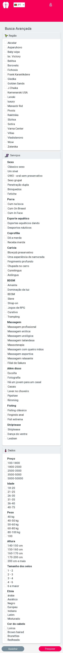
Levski (11, 97)
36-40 (11, 503)
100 (10, 536)
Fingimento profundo (20, 261)
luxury (11, 101)
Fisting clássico (17, 410)
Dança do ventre (17, 434)
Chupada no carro (18, 266)
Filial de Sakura (17, 363)
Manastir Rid (15, 106)
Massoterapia (16, 344)
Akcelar (12, 42)
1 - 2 (10, 570)
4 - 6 (10, 582)
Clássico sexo (16, 166)
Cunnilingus (15, 270)
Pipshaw (13, 395)
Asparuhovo (15, 47)
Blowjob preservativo (20, 252)
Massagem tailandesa (21, 340)
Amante (12, 285)
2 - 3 (10, 574)
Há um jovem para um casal (24, 382)
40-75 (11, 507)
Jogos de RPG (16, 307)
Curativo (13, 312)
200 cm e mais (17, 561)
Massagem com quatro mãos (26, 349)
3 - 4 (10, 578)
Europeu (12, 607)
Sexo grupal (15, 180)
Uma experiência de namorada (26, 257)
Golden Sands (16, 83)
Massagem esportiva (20, 353)
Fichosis (13, 70)
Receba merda (16, 242)
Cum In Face (15, 213)
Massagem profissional (22, 326)
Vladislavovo (15, 137)
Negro (11, 603)
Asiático (13, 599)
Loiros (11, 628)
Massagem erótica (19, 331)
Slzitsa (12, 119)
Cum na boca (15, 204)
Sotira (11, 124)
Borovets (13, 65)
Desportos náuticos (20, 227)
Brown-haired (16, 632)
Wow (11, 142)
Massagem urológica (20, 335)
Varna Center (15, 128)
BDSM (11, 294)
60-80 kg (13, 528)
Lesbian (12, 438)
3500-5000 (14, 474)
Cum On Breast (17, 208)
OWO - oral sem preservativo (25, 175)
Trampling (14, 316)
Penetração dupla (18, 184)
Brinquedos (14, 189)
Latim (11, 614)
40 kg (11, 516)
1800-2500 (14, 466)
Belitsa (12, 60)
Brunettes (13, 636)
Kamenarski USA (18, 92)
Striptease (14, 429)
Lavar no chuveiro (18, 391)
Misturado (14, 618)
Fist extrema (15, 419)
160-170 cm (15, 553)
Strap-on (13, 303)
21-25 (11, 491)
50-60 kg (13, 524)
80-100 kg (14, 532)
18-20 (11, 488)
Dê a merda (14, 237)
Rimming (13, 400)
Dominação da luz (18, 289)
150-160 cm (15, 549)
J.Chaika (13, 88)
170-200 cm (15, 557)
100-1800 (14, 463)
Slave (11, 298)
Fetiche (12, 193)
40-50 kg (13, 520)
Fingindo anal (16, 414)
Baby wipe (14, 51)
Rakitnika (13, 115)
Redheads (14, 639)
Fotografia (14, 377)
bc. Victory (14, 56)
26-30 (11, 495)
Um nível (13, 171)
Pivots (11, 110)
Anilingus (13, 275)
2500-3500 (14, 470)
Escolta (12, 373)
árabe (11, 595)
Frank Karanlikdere (19, 74)
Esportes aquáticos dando (24, 223)
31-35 (11, 499)
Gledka (12, 79)
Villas (11, 133)
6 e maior (13, 586)
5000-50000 (15, 478)
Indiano (12, 611)
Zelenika (13, 146)
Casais (12, 386)
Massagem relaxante (20, 358)
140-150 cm (15, 545)
